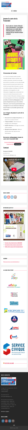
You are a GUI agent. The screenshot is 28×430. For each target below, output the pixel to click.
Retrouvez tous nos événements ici (11, 261)
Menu (15, 11)
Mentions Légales (5, 411)
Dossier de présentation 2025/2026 (13, 243)
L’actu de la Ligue (9, 363)
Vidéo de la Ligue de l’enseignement (14, 246)
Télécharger (17, 144)
